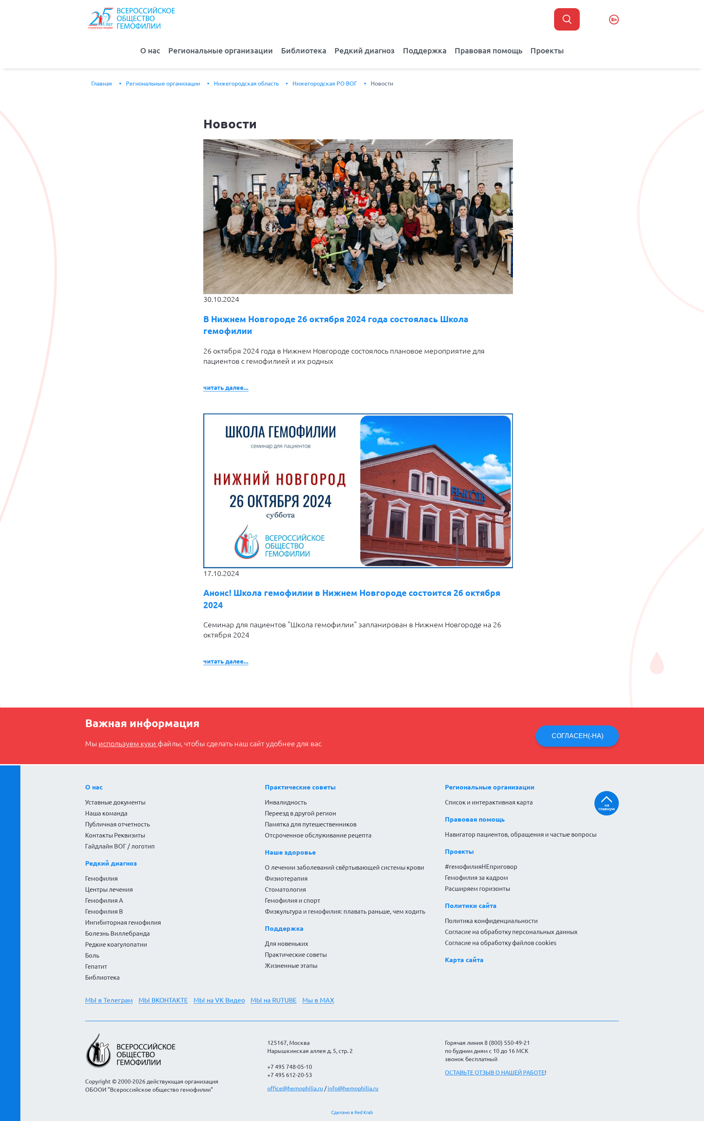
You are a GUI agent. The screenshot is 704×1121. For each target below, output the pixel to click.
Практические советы (300, 787)
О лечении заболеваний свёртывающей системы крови (344, 867)
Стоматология (285, 889)
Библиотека (303, 50)
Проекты (547, 50)
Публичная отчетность (117, 824)
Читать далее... (226, 387)
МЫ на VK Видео (219, 1000)
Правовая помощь (488, 50)
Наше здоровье (290, 852)
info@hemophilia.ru (353, 1088)
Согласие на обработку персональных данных (511, 931)
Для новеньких (286, 943)
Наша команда (106, 813)
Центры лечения (109, 889)
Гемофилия (101, 878)
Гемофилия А (104, 900)
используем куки (128, 743)
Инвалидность (286, 802)
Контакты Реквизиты (115, 835)
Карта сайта (464, 959)
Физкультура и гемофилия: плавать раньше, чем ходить (345, 911)
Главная (101, 83)
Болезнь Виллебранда (117, 933)
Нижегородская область (246, 83)
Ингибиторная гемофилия (123, 922)
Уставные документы (115, 802)
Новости (382, 83)
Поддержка (425, 50)
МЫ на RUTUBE (274, 1000)
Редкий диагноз (364, 50)
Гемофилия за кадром (476, 877)
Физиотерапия (286, 878)
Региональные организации (220, 50)
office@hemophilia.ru (295, 1088)
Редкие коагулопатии (116, 944)
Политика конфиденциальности (491, 920)
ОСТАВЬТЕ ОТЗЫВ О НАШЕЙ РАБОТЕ (495, 1072)
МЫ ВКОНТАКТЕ (163, 1000)
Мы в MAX (318, 1000)
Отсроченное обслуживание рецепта (318, 835)
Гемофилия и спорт (292, 900)
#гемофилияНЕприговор (481, 866)
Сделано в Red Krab (352, 1112)
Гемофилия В (104, 911)
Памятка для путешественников (310, 824)
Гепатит (96, 966)
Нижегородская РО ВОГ (325, 83)
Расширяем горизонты (477, 888)
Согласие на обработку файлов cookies (501, 942)
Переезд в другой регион (300, 813)
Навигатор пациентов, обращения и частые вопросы (520, 834)
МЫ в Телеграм (109, 1000)
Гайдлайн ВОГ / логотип (120, 846)
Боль (92, 955)
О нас (150, 50)
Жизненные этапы (291, 965)
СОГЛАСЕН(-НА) (577, 735)
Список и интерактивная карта (489, 802)
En (614, 19)
